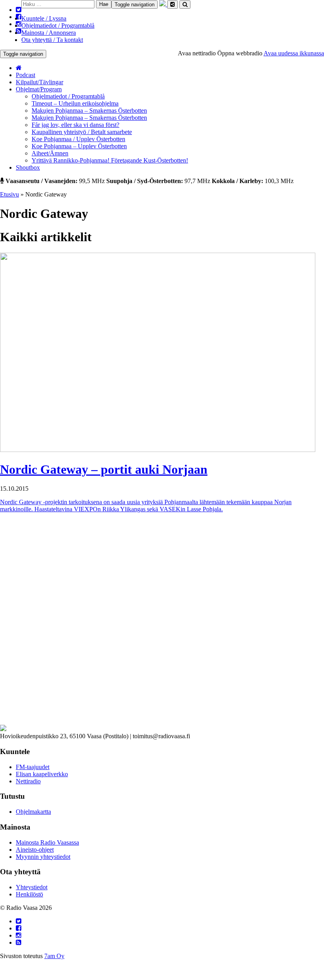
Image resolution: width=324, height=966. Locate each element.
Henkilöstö (29, 894)
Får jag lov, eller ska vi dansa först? (75, 124)
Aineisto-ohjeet (35, 849)
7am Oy (54, 956)
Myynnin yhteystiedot (43, 856)
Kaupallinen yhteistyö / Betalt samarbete (82, 132)
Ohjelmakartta (33, 811)
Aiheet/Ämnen (50, 153)
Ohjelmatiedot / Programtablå (57, 25)
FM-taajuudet (32, 767)
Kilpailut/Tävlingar (39, 82)
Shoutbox (28, 167)
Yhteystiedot (31, 887)
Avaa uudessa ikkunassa (294, 53)
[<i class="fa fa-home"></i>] (19, 67)
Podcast (25, 75)
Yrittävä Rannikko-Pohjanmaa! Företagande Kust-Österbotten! (110, 160)
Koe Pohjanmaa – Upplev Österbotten (79, 146)
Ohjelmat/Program (39, 89)
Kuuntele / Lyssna (43, 18)
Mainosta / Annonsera (48, 32)
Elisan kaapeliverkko (42, 774)
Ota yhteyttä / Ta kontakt (52, 39)
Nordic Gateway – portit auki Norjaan (103, 469)
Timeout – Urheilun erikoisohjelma (75, 103)
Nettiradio (28, 781)
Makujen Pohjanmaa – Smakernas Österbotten (89, 110)
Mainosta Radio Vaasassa (47, 842)
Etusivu (9, 194)
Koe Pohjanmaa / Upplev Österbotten (78, 139)
